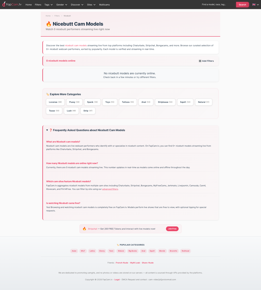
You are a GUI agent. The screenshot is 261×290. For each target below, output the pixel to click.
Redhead (185, 251)
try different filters (146, 77)
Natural (203, 102)
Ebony (102, 251)
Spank (92, 102)
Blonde (162, 251)
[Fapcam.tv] (12, 4)
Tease (54, 110)
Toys (109, 102)
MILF (83, 251)
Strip (87, 110)
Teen (111, 251)
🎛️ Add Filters (206, 61)
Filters (38, 4)
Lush (71, 110)
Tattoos (128, 102)
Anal (146, 102)
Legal (117, 279)
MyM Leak (135, 263)
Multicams (104, 4)
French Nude (122, 263)
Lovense (55, 102)
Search (242, 4)
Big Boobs (133, 251)
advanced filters (110, 189)
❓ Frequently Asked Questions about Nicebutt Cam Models (87, 130)
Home (29, 4)
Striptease (165, 102)
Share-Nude (148, 263)
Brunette (173, 251)
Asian (74, 251)
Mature (121, 251)
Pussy (74, 102)
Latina (92, 251)
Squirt (185, 102)
